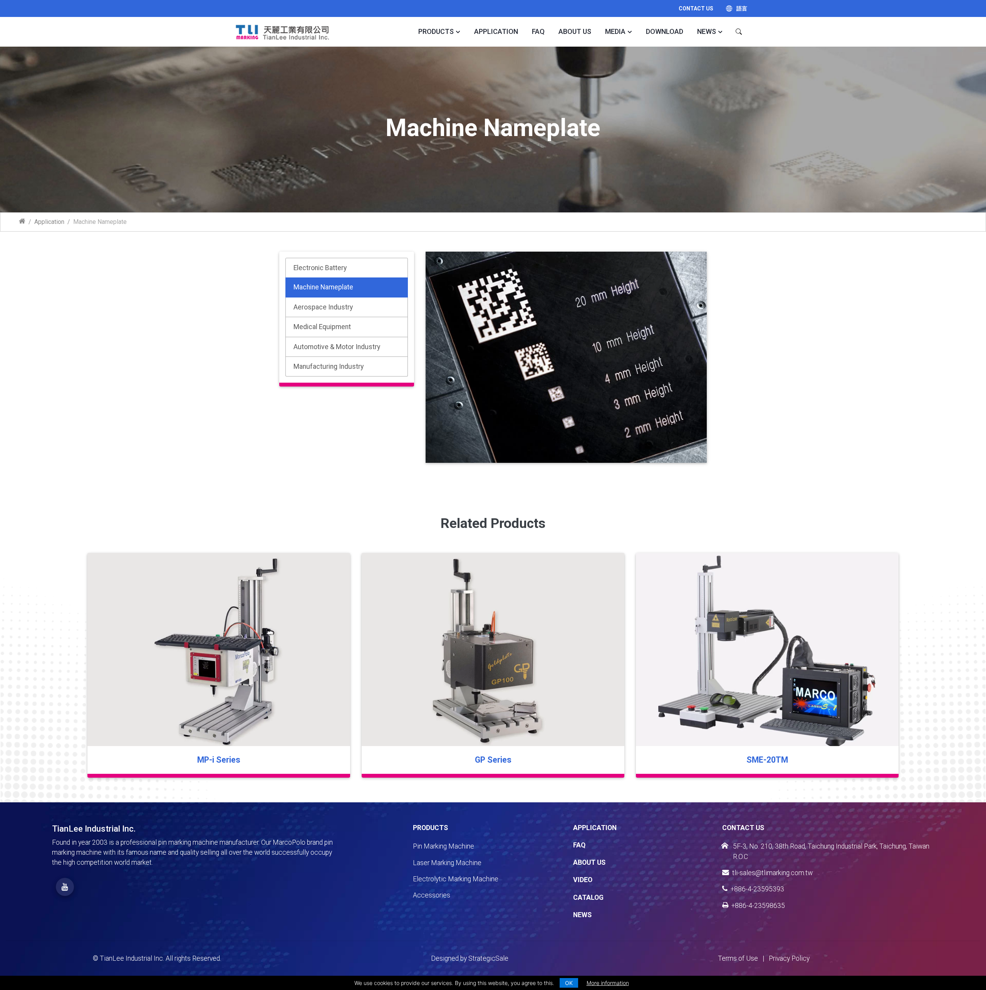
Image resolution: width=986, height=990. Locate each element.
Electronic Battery (320, 268)
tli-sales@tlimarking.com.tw (772, 873)
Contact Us (696, 8)
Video (582, 880)
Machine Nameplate (323, 287)
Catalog (588, 897)
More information (608, 983)
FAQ (538, 31)
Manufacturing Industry (328, 366)
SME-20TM (767, 760)
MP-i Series (218, 760)
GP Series (493, 760)
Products (436, 31)
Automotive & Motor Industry (336, 347)
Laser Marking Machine (447, 863)
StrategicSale (488, 958)
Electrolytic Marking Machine (455, 879)
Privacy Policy (789, 958)
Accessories (431, 895)
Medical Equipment (322, 327)
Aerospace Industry (323, 307)
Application (496, 31)
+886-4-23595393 (757, 889)
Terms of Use (738, 958)
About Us (574, 31)
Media (615, 31)
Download (664, 31)
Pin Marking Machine (443, 846)
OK (569, 983)
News (706, 31)
